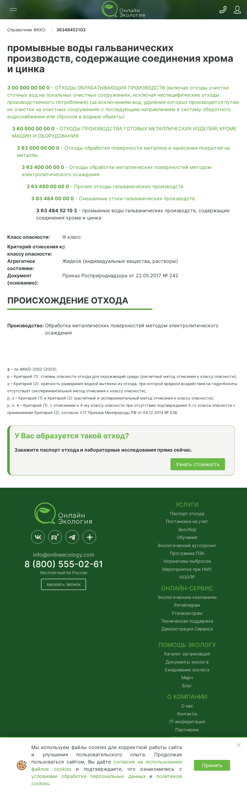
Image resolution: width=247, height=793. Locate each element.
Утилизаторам (187, 613)
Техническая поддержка (187, 621)
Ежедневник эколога (187, 669)
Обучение (187, 537)
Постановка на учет (187, 521)
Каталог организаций (187, 653)
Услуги (187, 505)
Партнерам (187, 729)
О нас (187, 705)
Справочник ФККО (26, 29)
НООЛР (187, 577)
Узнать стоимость (198, 464)
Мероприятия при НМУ (187, 569)
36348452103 (71, 29)
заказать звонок (63, 584)
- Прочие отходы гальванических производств (105, 186)
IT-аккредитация (187, 721)
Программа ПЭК (187, 553)
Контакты (187, 713)
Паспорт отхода (187, 513)
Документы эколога (187, 661)
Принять (212, 765)
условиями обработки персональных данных (90, 776)
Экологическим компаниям (187, 597)
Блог (187, 685)
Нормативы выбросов (187, 561)
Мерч (187, 677)
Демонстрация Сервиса (187, 628)
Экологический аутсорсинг (187, 545)
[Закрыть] (238, 745)
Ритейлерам (187, 605)
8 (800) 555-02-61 (63, 564)
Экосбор (187, 529)
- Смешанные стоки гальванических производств (113, 198)
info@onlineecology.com (63, 555)
